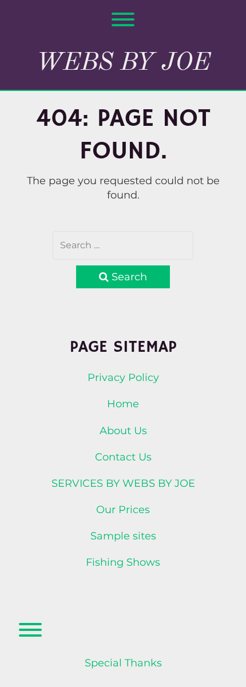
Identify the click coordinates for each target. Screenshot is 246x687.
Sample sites (123, 536)
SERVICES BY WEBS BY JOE (123, 483)
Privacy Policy (123, 377)
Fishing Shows (123, 562)
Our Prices (123, 509)
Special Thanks (123, 663)
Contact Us (123, 457)
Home (123, 404)
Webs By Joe (123, 63)
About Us (123, 430)
